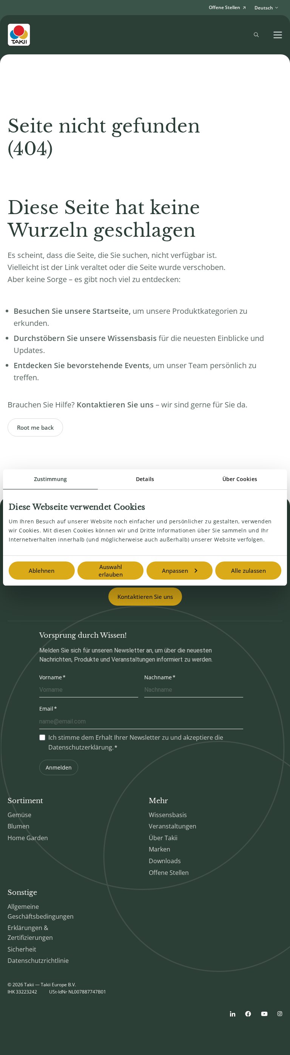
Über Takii (163, 838)
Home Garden (28, 838)
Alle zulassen (248, 570)
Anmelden (59, 767)
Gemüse (19, 815)
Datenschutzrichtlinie (38, 960)
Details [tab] (145, 479)
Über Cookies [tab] (239, 479)
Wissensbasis (168, 815)
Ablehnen (41, 570)
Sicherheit (22, 949)
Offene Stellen (169, 872)
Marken (159, 849)
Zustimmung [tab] (50, 479)
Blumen (18, 826)
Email (46, 708)
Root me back (35, 427)
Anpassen (175, 570)
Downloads (165, 861)
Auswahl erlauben (111, 570)
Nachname (158, 677)
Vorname (50, 677)
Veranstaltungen (172, 826)
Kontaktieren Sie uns (145, 596)
